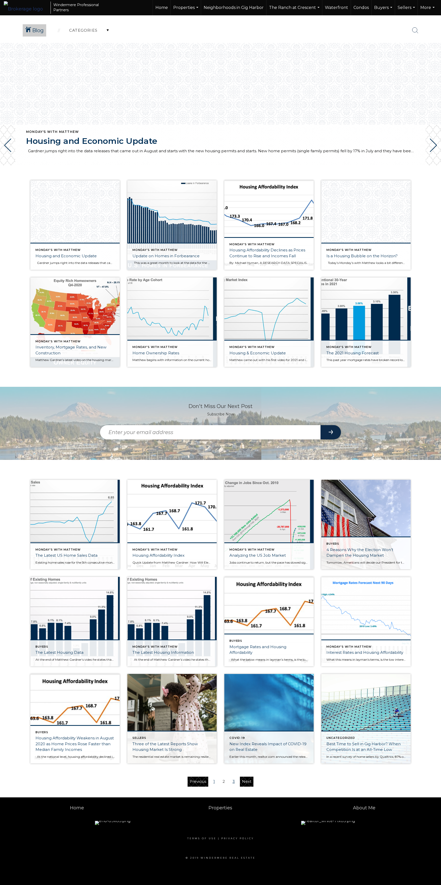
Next (246, 781)
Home (161, 7)
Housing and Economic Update (91, 141)
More (428, 10)
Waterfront (336, 7)
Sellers (407, 10)
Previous (198, 781)
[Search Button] (415, 30)
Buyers (384, 10)
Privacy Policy (237, 838)
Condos (361, 7)
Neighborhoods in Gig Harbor (234, 7)
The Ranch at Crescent (295, 10)
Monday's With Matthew (52, 132)
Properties (186, 10)
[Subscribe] (331, 432)
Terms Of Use (201, 838)
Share (433, 179)
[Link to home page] (26, 7)
